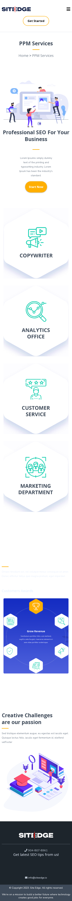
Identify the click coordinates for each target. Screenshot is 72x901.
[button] (68, 9)
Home (23, 55)
